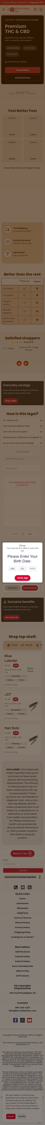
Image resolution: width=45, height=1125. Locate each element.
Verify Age (22, 577)
